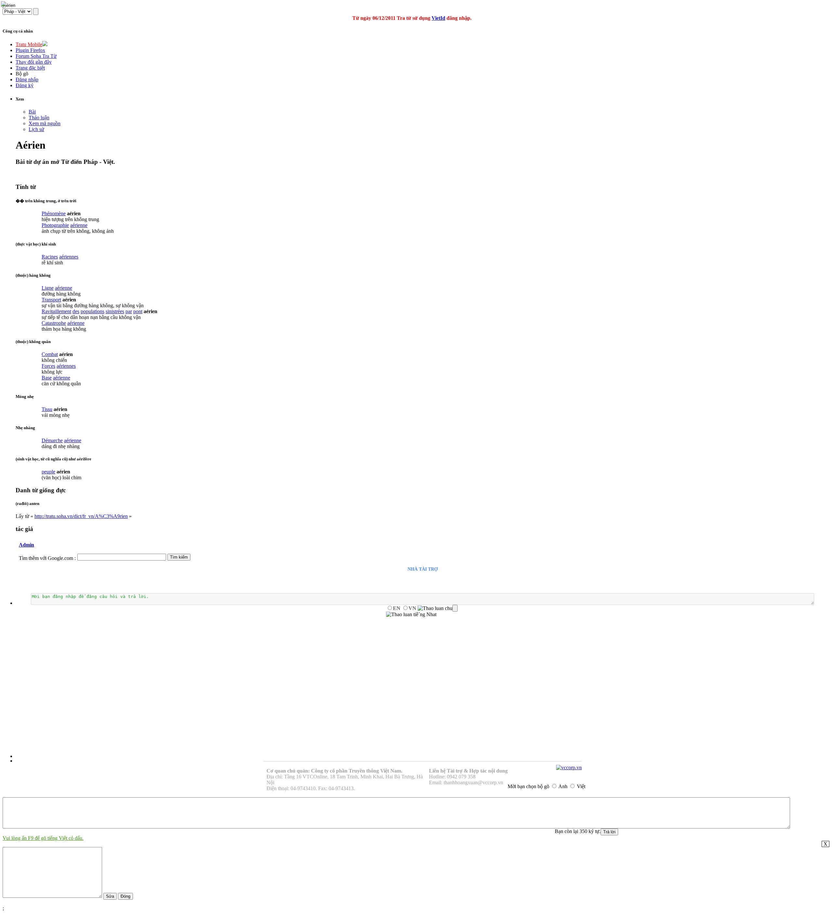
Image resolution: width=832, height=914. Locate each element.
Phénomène (54, 213)
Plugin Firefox (30, 50)
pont (137, 311)
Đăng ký (24, 85)
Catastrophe (54, 323)
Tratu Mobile (29, 44)
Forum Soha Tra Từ (36, 56)
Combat (50, 354)
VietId (438, 18)
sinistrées (115, 311)
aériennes (68, 256)
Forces (48, 366)
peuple (48, 471)
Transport (51, 299)
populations (92, 311)
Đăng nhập (27, 79)
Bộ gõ (22, 73)
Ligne (48, 288)
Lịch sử (36, 129)
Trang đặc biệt (30, 68)
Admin (26, 545)
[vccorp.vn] (569, 767)
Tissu (47, 409)
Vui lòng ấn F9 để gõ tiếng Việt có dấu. (43, 838)
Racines (50, 256)
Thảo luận (39, 117)
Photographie (55, 225)
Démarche (52, 440)
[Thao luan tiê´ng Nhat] (411, 614)
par (128, 311)
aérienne (78, 225)
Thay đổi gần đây (34, 62)
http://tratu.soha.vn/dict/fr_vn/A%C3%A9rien (81, 516)
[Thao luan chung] (438, 608)
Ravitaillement (56, 311)
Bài (32, 111)
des (75, 311)
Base (47, 377)
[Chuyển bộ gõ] (4, 4)
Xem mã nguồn (44, 123)
